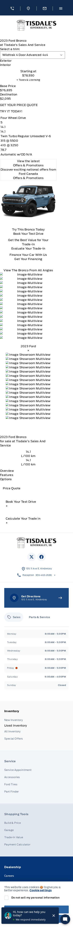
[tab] (28, 61)
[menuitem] (36, 726)
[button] (12, 8)
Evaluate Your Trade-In (28, 248)
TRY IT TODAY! (11, 111)
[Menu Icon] (61, 8)
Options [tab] (6, 479)
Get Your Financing (28, 259)
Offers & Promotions (28, 178)
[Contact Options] (44, 8)
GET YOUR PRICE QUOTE (19, 105)
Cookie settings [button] (41, 890)
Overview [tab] (7, 470)
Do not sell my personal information (35, 897)
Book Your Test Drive (28, 233)
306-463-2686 (43, 575)
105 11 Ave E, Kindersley (39, 568)
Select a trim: (10, 49)
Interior (5, 65)
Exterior (6, 60)
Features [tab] (6, 475)
